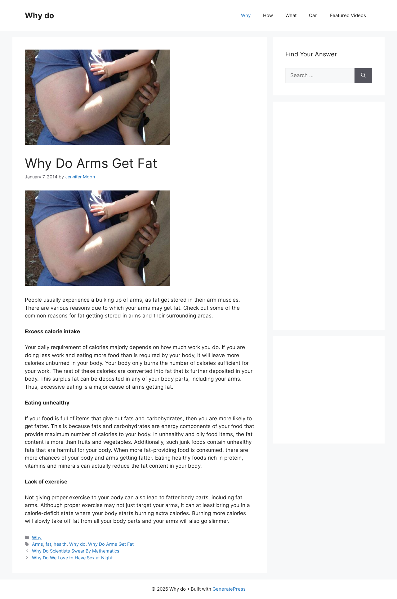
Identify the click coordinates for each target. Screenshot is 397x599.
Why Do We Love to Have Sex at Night (72, 557)
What (291, 15)
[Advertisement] (331, 223)
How (268, 15)
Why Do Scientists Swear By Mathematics (75, 550)
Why (246, 15)
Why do (39, 15)
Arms (37, 544)
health (60, 544)
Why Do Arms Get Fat (111, 544)
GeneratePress (229, 589)
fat (48, 544)
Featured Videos (348, 15)
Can (313, 15)
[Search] (363, 75)
